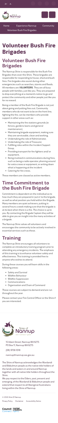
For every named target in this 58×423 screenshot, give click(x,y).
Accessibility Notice (33, 401)
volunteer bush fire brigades (21, 30)
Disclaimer (19, 401)
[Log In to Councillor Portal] (47, 3)
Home (6, 25)
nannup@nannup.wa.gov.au (20, 355)
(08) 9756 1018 (13, 350)
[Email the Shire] (40, 3)
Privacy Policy (7, 401)
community (48, 25)
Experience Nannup (26, 25)
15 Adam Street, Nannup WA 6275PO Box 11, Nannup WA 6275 (22, 344)
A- (11, 4)
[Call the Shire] (33, 3)
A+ (6, 4)
